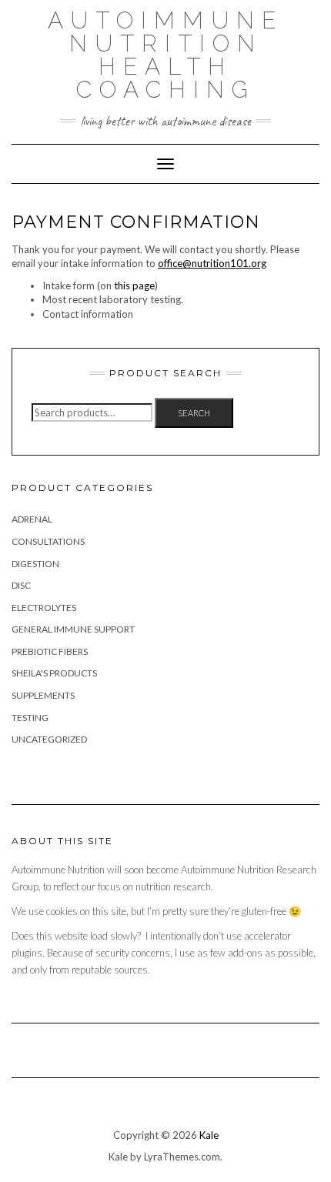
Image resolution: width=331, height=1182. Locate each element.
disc (21, 585)
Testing (30, 717)
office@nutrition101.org (212, 263)
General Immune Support (73, 629)
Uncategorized (49, 739)
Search (194, 413)
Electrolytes (44, 607)
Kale (209, 1135)
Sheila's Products (54, 673)
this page (134, 285)
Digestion (35, 563)
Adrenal (32, 519)
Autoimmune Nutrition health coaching (165, 55)
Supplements (43, 695)
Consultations (48, 541)
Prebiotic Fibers (50, 651)
